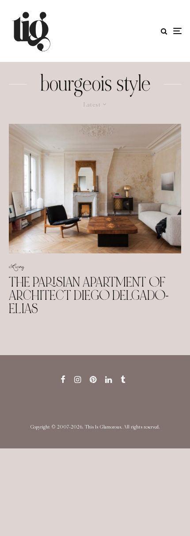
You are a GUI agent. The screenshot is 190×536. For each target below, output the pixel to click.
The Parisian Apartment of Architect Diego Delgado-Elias (89, 295)
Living (16, 265)
